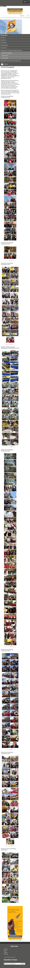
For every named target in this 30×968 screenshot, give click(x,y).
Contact (6, 949)
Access (5, 950)
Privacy (5, 952)
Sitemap (6, 954)
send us (7, 80)
